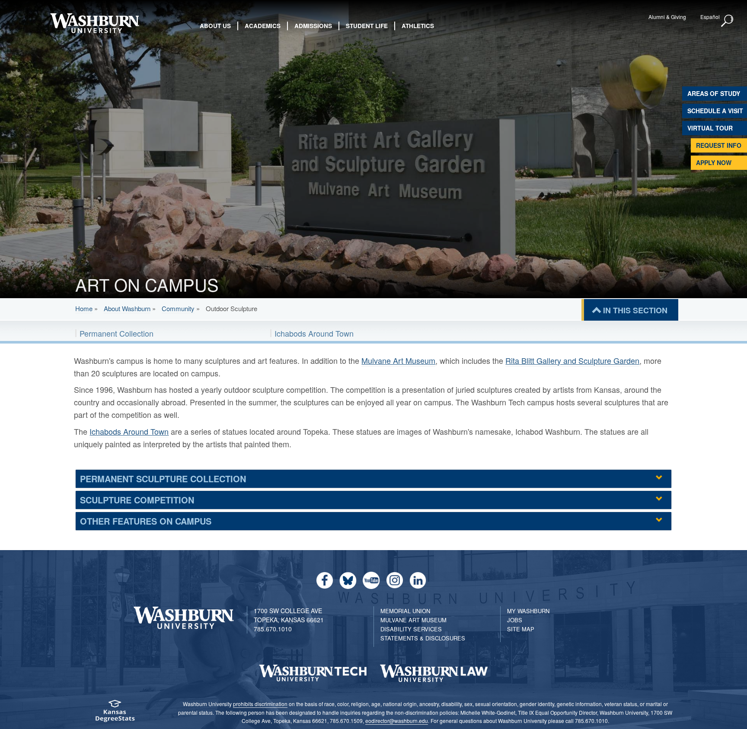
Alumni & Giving (667, 16)
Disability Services (411, 629)
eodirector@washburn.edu (396, 720)
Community (178, 308)
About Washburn (127, 308)
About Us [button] (215, 26)
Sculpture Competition (137, 499)
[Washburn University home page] (94, 23)
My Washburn (528, 611)
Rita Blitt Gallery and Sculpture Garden (572, 360)
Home (84, 308)
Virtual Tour (710, 128)
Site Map (520, 629)
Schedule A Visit (715, 110)
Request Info (718, 145)
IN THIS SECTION (635, 310)
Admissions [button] (313, 26)
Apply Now (713, 162)
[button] (727, 21)
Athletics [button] (418, 26)
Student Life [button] (367, 26)
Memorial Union (405, 611)
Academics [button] (263, 26)
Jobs (514, 620)
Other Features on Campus (145, 521)
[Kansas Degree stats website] (115, 714)
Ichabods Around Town (314, 333)
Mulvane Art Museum (398, 360)
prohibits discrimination (260, 703)
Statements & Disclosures (422, 638)
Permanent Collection (116, 333)
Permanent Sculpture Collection (163, 478)
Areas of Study (713, 93)
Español (710, 16)
